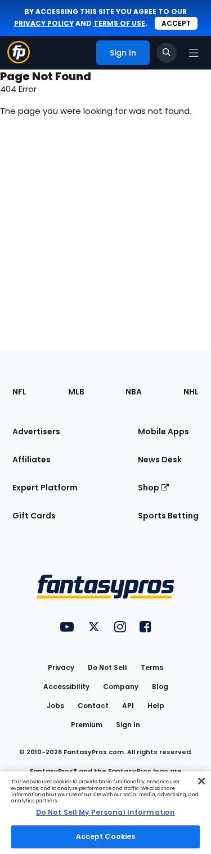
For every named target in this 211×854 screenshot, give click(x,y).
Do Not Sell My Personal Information (105, 812)
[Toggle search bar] (166, 53)
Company (120, 686)
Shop (149, 487)
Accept (176, 23)
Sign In (128, 724)
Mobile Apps (163, 431)
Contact (93, 705)
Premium (86, 724)
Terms (152, 667)
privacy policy (44, 23)
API (128, 705)
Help (155, 705)
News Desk (160, 459)
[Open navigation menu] (193, 53)
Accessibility (66, 686)
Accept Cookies (106, 836)
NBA (133, 391)
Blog (160, 686)
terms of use (119, 23)
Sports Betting (168, 515)
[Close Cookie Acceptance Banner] (201, 781)
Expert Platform (45, 487)
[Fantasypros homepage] (18, 60)
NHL (191, 391)
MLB (76, 391)
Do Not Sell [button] (107, 667)
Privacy (61, 667)
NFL (19, 391)
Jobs (55, 705)
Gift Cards (34, 515)
